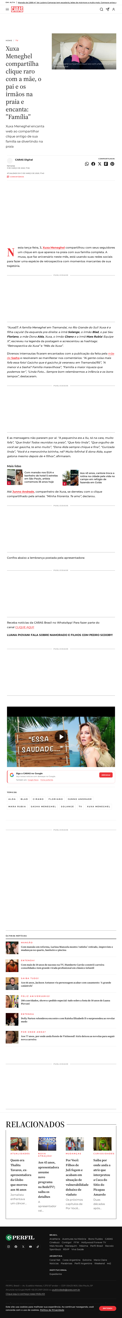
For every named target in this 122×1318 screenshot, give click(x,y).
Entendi (107, 1308)
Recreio (109, 1245)
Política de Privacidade (52, 1310)
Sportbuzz (55, 1249)
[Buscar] (101, 9)
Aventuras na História (74, 1238)
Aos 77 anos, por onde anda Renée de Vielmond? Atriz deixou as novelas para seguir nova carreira (68, 1038)
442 (109, 1263)
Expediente (56, 1274)
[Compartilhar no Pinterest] (112, 164)
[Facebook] (16, 1247)
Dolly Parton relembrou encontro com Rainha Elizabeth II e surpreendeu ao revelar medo (68, 1020)
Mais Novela (56, 1245)
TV (17, 40)
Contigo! (66, 1242)
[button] (61, 737)
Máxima (83, 1245)
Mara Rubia (17, 806)
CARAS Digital (24, 159)
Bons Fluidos (95, 1238)
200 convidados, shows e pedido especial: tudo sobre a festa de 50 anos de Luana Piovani (65, 1002)
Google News (33, 780)
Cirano (38, 799)
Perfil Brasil (96, 1245)
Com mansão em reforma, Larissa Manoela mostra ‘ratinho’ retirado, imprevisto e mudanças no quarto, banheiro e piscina (67, 948)
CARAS (109, 1238)
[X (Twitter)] (23, 1247)
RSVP (66, 1249)
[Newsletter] (107, 9)
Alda (12, 799)
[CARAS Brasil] (17, 9)
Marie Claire (100, 1260)
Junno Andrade (80, 799)
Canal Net (55, 1260)
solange (67, 806)
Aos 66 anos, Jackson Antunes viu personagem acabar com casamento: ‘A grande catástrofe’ (66, 984)
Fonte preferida (47, 780)
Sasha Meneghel (43, 806)
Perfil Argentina (83, 1263)
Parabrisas (66, 1263)
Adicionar (106, 775)
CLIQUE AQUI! (24, 627)
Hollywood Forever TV (93, 1242)
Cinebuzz (55, 1242)
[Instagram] (8, 1247)
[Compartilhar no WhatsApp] (87, 164)
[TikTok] (38, 1247)
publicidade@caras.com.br (66, 1289)
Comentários (17, 177)
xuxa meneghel (98, 806)
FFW (76, 1242)
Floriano (56, 799)
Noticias (54, 1263)
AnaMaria (55, 1238)
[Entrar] (113, 9)
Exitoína (87, 1260)
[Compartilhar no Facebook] (93, 164)
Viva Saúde (77, 1249)
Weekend (99, 1263)
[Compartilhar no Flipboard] (106, 164)
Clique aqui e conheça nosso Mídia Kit (25, 1294)
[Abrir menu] (8, 9)
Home (9, 40)
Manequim (71, 1245)
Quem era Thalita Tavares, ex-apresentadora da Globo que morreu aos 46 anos (20, 1175)
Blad (24, 799)
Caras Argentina (71, 1260)
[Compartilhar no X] (99, 164)
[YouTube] (30, 1247)
